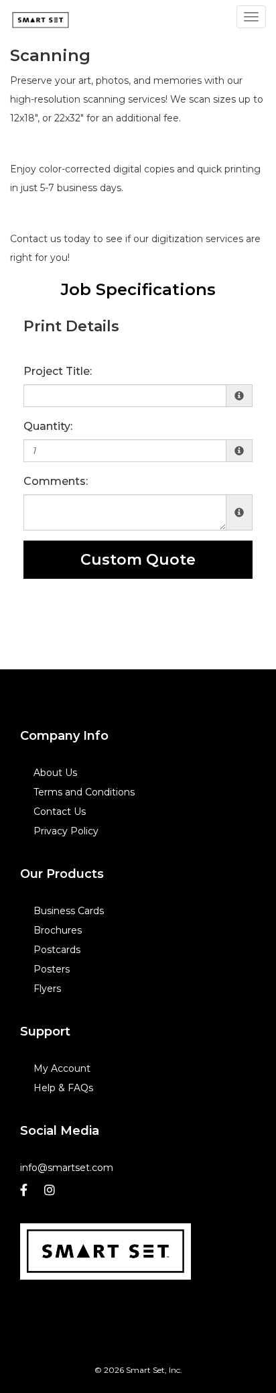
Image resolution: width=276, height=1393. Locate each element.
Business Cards (68, 911)
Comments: (55, 481)
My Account (61, 1068)
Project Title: (57, 371)
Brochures (57, 930)
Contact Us (59, 811)
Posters (51, 969)
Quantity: (47, 426)
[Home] (105, 1251)
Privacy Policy (65, 831)
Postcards (56, 950)
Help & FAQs (63, 1088)
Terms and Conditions (84, 792)
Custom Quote (138, 560)
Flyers (47, 989)
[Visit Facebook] (25, 1193)
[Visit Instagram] (51, 1193)
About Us (55, 773)
